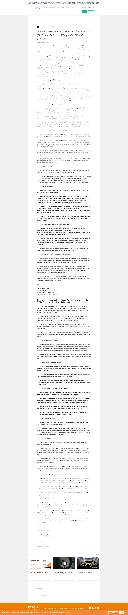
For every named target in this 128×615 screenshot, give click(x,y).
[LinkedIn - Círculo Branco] (98, 608)
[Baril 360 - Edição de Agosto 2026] (40, 563)
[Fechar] (126, 612)
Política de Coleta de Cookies (64, 612)
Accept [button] (84, 12)
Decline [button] (91, 12)
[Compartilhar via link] (48, 541)
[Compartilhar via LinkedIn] (44, 541)
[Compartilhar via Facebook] (37, 541)
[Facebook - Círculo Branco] (90, 608)
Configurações (113, 612)
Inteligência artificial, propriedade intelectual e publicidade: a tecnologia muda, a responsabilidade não (63, 573)
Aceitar (121, 612)
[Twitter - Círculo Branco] (93, 608)
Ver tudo (97, 554)
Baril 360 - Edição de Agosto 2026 (39, 572)
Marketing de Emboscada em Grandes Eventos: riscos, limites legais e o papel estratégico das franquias (87, 573)
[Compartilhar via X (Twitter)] (41, 541)
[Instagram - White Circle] (95, 608)
